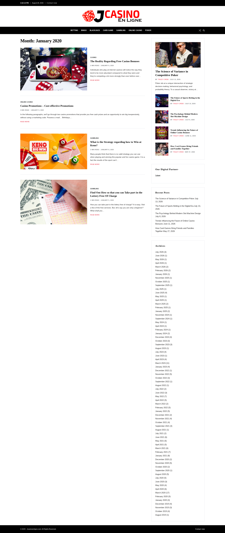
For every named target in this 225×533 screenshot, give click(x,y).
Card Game (108, 30)
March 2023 (160, 363)
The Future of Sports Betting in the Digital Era (174, 206)
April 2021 (159, 444)
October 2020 (161, 467)
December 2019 (162, 504)
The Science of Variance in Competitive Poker (174, 198)
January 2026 (161, 274)
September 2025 (162, 285)
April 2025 (159, 300)
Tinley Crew (163, 79)
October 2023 (161, 341)
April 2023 (159, 359)
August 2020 (160, 474)
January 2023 (161, 367)
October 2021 (161, 422)
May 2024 (159, 322)
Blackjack (95, 30)
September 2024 (162, 319)
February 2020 (161, 496)
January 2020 (161, 500)
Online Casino (135, 30)
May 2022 (159, 396)
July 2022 (159, 389)
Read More (94, 80)
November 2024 (162, 315)
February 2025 (161, 307)
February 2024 (161, 330)
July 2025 (159, 289)
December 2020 (162, 459)
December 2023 (162, 337)
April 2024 (159, 326)
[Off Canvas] (21, 30)
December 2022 (162, 370)
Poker (148, 30)
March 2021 (160, 448)
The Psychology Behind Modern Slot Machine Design (178, 213)
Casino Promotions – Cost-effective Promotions (46, 105)
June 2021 (159, 437)
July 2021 (159, 433)
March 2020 (160, 493)
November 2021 (162, 418)
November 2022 (162, 374)
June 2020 (159, 481)
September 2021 (162, 426)
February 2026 (161, 270)
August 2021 (160, 430)
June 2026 (159, 255)
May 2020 (159, 485)
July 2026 (159, 252)
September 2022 (162, 381)
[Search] (204, 30)
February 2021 (161, 452)
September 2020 (162, 470)
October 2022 (161, 378)
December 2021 (162, 415)
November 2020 (162, 463)
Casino (93, 57)
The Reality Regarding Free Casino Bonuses (114, 61)
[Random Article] (200, 30)
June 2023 (159, 356)
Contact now (52, 3)
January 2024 (161, 333)
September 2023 (162, 344)
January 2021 (161, 455)
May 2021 (159, 441)
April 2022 (159, 400)
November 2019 (162, 507)
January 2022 (161, 411)
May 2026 (159, 259)
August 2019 (160, 515)
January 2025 (161, 311)
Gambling (121, 30)
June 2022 (159, 393)
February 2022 (161, 407)
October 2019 (161, 511)
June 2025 (159, 293)
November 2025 (162, 278)
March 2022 (160, 404)
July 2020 (159, 478)
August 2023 (160, 348)
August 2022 (160, 385)
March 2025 (160, 304)
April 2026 (159, 263)
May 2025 (159, 296)
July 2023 (159, 352)
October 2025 (161, 281)
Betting (74, 30)
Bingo (84, 30)
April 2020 (159, 489)
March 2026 (160, 267)
